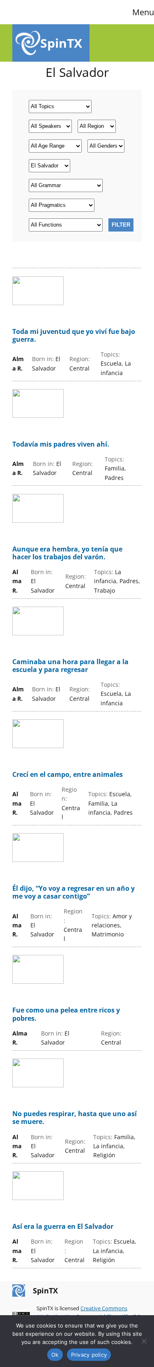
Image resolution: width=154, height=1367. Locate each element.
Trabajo (104, 590)
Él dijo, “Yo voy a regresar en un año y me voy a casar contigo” (73, 892)
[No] (144, 1341)
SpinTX (61, 43)
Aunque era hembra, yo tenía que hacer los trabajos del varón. (67, 553)
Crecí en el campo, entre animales (67, 774)
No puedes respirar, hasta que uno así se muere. (74, 1118)
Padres (114, 478)
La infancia (108, 1146)
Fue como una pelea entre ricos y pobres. (66, 1014)
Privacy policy (89, 1354)
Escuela (111, 363)
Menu (143, 12)
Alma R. (16, 581)
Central (79, 368)
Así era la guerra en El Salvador (62, 1226)
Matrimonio (108, 934)
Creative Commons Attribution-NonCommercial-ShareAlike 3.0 (88, 1312)
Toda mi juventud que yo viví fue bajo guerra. (73, 335)
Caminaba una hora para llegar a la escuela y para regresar (70, 666)
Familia (114, 468)
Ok (55, 1354)
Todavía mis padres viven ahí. (60, 444)
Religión (104, 1155)
